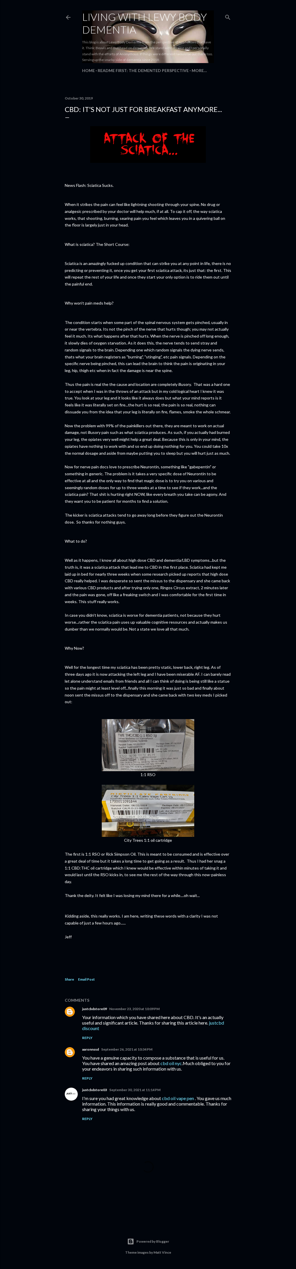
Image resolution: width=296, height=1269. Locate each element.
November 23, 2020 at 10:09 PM (134, 1009)
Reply (87, 1038)
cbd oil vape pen (178, 1098)
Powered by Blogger (152, 1241)
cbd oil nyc (171, 1063)
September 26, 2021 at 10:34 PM (126, 1049)
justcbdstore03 (94, 1090)
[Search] (227, 16)
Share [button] (69, 979)
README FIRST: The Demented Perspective (143, 70)
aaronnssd (90, 1049)
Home (88, 70)
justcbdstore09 (94, 1009)
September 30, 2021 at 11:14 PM (134, 1090)
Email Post (86, 979)
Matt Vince (162, 1252)
